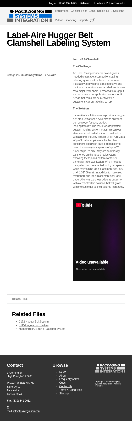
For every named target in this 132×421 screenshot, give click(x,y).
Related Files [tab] (20, 298)
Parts (84, 10)
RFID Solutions (115, 10)
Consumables (97, 10)
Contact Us (65, 386)
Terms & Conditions (70, 389)
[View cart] (92, 20)
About (62, 375)
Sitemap (64, 393)
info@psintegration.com (26, 411)
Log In (52, 3)
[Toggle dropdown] (68, 11)
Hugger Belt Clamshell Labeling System (42, 328)
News (62, 372)
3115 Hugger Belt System (33, 325)
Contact (75, 10)
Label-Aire (49, 75)
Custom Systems (31, 75)
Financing (70, 20)
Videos (59, 20)
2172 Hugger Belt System (34, 321)
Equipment (61, 10)
